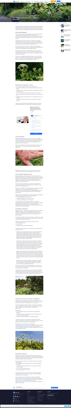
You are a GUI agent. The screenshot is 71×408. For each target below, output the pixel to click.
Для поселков (28, 1)
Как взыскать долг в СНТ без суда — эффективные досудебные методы (67, 25)
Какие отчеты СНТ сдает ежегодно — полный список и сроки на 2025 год (67, 35)
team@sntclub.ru (49, 397)
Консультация (53, 1)
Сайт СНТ (38, 393)
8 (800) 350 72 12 (50, 395)
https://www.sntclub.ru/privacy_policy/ (35, 125)
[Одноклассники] (15, 396)
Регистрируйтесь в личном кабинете (24, 381)
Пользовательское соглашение (31, 402)
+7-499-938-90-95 (22, 388)
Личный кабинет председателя (41, 394)
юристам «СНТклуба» (19, 379)
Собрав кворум (30, 326)
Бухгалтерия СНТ (36, 1)
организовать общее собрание (25, 325)
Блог (45, 1)
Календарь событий (40, 399)
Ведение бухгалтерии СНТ (40, 395)
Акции (28, 394)
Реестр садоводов (39, 400)
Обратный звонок (54, 387)
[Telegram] (17, 396)
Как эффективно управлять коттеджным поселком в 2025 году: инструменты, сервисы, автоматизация (67, 50)
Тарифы (32, 1)
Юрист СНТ (41, 1)
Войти (59, 1)
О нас (28, 393)
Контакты (48, 1)
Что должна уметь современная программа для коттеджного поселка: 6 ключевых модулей (67, 45)
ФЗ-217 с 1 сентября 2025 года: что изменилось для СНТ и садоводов (67, 40)
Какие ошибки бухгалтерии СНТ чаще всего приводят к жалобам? (67, 30)
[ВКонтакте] (13, 396)
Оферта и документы (30, 399)
